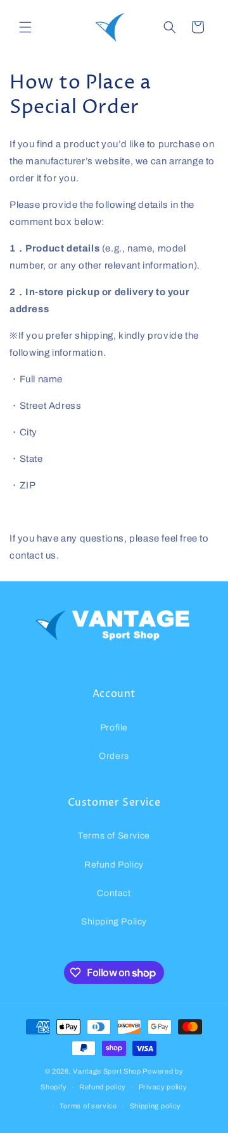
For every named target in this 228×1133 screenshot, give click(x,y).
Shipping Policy (114, 921)
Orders (114, 756)
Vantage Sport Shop (107, 1071)
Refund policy (102, 1087)
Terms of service (88, 1106)
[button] (25, 27)
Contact (113, 893)
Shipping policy (156, 1106)
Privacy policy (163, 1087)
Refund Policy (114, 864)
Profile (114, 727)
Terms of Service (114, 835)
